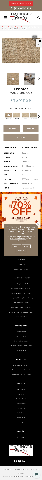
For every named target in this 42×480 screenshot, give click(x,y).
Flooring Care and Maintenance (21, 346)
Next (38, 78)
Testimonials (21, 408)
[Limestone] (33, 115)
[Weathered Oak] (9, 115)
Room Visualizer (21, 350)
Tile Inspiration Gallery (21, 302)
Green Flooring (21, 403)
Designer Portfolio (21, 317)
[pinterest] (19, 461)
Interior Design (21, 413)
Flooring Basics (21, 331)
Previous (3, 78)
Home (4, 27)
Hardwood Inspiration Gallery (21, 288)
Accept (16, 246)
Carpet (17, 27)
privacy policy (24, 237)
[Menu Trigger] (5, 17)
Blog (21, 422)
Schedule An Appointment (21, 370)
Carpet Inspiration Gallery (21, 284)
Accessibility (7, 469)
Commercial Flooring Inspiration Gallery (21, 312)
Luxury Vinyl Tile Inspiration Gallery (21, 298)
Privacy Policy (34, 469)
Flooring (10, 27)
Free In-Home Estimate (21, 365)
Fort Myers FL (21, 437)
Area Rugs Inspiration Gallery (21, 307)
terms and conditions (18, 239)
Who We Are (21, 389)
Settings (21, 251)
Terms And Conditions (21, 469)
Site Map (21, 473)
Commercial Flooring (21, 269)
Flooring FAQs (21, 336)
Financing (21, 394)
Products (24, 27)
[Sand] (17, 115)
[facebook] (15, 461)
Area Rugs (21, 264)
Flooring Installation (21, 341)
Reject (26, 246)
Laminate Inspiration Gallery (21, 293)
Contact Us (12, 128)
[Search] (38, 17)
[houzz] (23, 461)
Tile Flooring (21, 259)
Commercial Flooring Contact (21, 374)
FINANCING (30, 128)
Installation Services (21, 399)
